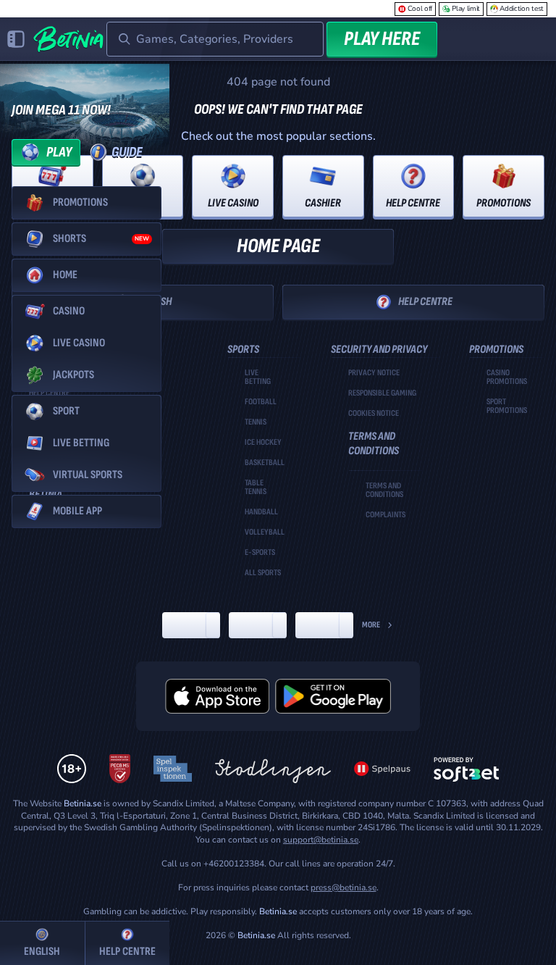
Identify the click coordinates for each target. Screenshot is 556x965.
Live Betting (258, 377)
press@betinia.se (343, 887)
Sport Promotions (506, 406)
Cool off (420, 9)
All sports (263, 573)
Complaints (385, 515)
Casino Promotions (506, 377)
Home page (278, 246)
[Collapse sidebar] (16, 39)
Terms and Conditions (384, 490)
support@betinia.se (320, 839)
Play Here (382, 39)
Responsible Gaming (382, 393)
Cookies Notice (373, 413)
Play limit (466, 9)
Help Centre (425, 302)
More (371, 624)
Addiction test (522, 9)
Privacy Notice (374, 373)
